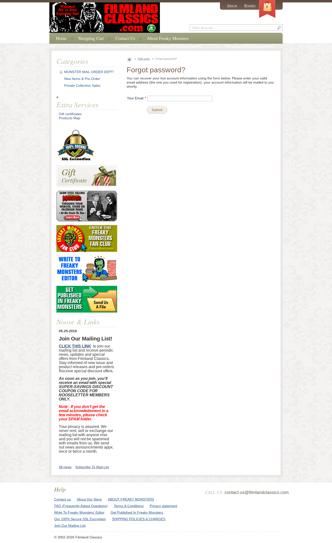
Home (61, 38)
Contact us (62, 499)
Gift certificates (70, 114)
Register (249, 5)
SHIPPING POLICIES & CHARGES (138, 519)
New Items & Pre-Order (82, 79)
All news (65, 467)
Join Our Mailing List (70, 525)
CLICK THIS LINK (75, 346)
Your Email (135, 98)
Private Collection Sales (82, 85)
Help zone (144, 58)
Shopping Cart (91, 38)
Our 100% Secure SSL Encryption (80, 519)
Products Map (69, 118)
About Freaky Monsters (168, 38)
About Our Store (89, 499)
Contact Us (125, 38)
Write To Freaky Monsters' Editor (79, 512)
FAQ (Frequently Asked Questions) (81, 506)
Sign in (232, 5)
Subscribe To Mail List (92, 467)
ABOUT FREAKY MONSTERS (131, 499)
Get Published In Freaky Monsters (137, 512)
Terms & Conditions (129, 506)
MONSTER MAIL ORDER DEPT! (89, 72)
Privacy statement (163, 506)
